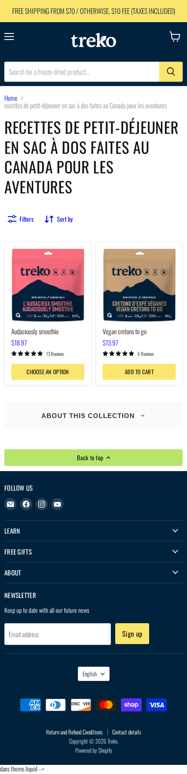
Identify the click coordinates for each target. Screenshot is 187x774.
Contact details (126, 731)
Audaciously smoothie (35, 331)
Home (10, 98)
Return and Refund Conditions (74, 731)
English (90, 673)
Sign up (132, 633)
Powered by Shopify (93, 750)
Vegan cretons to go (125, 331)
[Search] (171, 72)
